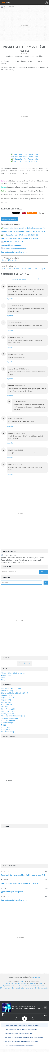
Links (3, 677)
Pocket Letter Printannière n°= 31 (14, 900)
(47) (13, 716)
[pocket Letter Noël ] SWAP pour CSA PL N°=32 (19, 883)
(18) (8, 732)
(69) (6, 704)
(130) (6, 700)
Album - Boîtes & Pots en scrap (13, 673)
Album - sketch (7, 675)
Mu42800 (21, 981)
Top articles (32, 983)
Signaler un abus (8, 986)
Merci (3, 680)
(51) (8, 713)
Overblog (36, 977)
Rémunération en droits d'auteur (33, 986)
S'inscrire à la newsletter (9, 219)
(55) (8, 709)
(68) (4, 707)
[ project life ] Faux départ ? (12, 892)
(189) (6, 695)
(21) (7, 727)
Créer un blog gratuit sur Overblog (15, 983)
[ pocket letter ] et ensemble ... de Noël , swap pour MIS (23, 875)
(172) (7, 697)
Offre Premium (5, 988)
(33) (7, 723)
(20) (6, 729)
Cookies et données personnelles (22, 988)
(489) (14, 693)
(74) (5, 702)
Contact (40, 983)
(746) (11, 688)
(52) (8, 711)
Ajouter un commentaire (20, 279)
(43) (9, 718)
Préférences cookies (41, 988)
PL (24, 43)
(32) (3, 725)
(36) (8, 720)
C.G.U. (19, 986)
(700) (9, 691)
